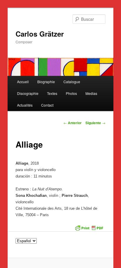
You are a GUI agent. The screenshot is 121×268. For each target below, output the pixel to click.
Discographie (27, 93)
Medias (91, 93)
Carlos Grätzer (40, 34)
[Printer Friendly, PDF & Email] (89, 227)
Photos (71, 93)
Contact (47, 105)
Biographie (46, 81)
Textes (52, 93)
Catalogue (71, 81)
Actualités (25, 105)
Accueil (23, 81)
